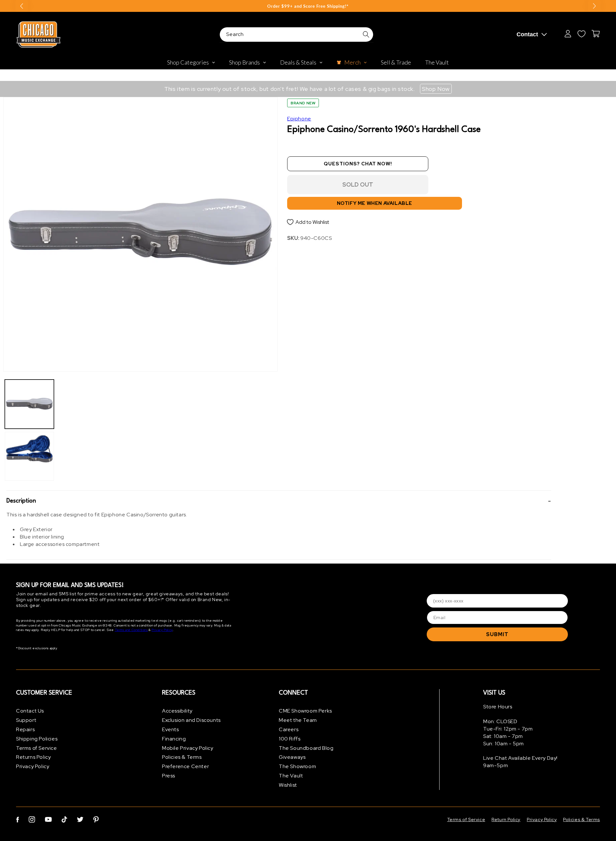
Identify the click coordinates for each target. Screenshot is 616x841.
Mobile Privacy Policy (187, 748)
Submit (497, 634)
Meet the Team (298, 720)
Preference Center (185, 766)
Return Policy (506, 819)
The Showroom (297, 766)
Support (26, 720)
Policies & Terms (182, 757)
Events (170, 729)
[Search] (366, 34)
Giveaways (292, 757)
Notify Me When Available (374, 203)
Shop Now (436, 88)
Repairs (25, 729)
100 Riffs (289, 738)
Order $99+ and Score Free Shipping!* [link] (308, 6)
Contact (527, 34)
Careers (288, 729)
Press (168, 775)
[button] (278, 501)
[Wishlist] (581, 34)
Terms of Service (36, 748)
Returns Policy (33, 757)
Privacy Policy (161, 630)
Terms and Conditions (131, 630)
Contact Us (30, 710)
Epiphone (299, 118)
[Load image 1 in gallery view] (29, 404)
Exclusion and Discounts (191, 720)
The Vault (291, 775)
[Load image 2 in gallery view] (29, 456)
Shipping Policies (36, 738)
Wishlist (288, 785)
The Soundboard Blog (306, 748)
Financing (174, 738)
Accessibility (177, 710)
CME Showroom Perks (305, 710)
